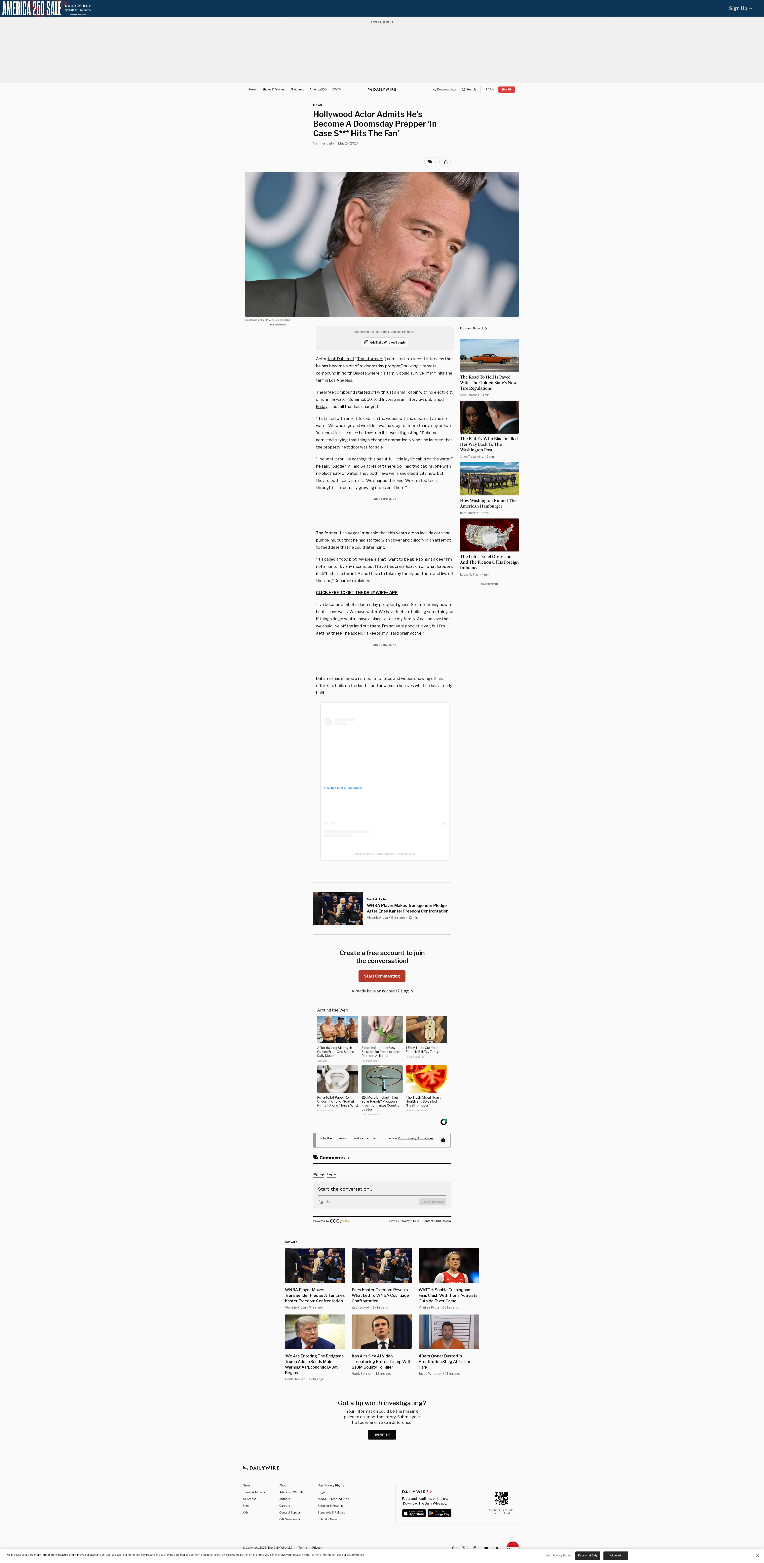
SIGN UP (507, 89)
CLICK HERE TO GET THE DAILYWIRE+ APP (357, 592)
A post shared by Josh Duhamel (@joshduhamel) (385, 853)
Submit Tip (382, 1434)
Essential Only (587, 1555)
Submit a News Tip (330, 1519)
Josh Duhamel (340, 358)
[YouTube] (486, 1548)
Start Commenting (382, 976)
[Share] (446, 162)
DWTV (336, 89)
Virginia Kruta (323, 143)
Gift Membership (290, 1519)
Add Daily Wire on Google (388, 342)
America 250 (318, 89)
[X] (464, 1548)
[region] (382, 1556)
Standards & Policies (331, 1512)
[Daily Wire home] (382, 89)
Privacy (317, 1547)
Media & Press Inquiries (333, 1499)
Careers (284, 1505)
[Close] (757, 1555)
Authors (284, 1499)
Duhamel (356, 399)
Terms (302, 1547)
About (283, 1485)
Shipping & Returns (330, 1505)
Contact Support (290, 1512)
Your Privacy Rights (331, 1485)
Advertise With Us (291, 1492)
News (253, 89)
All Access (297, 89)
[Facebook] (453, 1548)
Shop (246, 1505)
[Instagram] (475, 1548)
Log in (407, 991)
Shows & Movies (273, 89)
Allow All (616, 1555)
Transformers (370, 358)
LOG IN (490, 89)
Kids (245, 1512)
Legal (321, 1492)
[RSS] (497, 1548)
